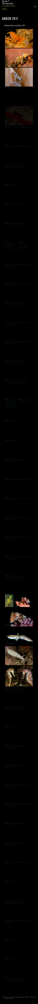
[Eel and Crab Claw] (19, 947)
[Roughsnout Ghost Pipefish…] (9, 600)
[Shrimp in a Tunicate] (19, 96)
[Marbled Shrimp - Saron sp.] (19, 212)
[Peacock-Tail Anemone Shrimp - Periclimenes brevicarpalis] (19, 173)
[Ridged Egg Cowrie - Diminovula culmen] (19, 545)
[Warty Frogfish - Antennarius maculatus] (19, 831)
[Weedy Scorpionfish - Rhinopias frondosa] (19, 851)
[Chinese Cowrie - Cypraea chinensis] (19, 487)
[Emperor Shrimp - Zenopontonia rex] (19, 135)
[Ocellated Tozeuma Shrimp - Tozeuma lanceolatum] (19, 231)
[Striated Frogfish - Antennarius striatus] (19, 793)
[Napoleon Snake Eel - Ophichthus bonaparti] (19, 928)
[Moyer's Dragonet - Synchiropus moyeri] (19, 773)
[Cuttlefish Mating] (19, 636)
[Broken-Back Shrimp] (19, 77)
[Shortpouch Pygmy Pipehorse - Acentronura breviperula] (19, 696)
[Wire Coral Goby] (19, 889)
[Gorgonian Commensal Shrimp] (19, 115)
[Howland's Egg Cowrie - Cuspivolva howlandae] (19, 526)
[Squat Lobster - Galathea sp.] (26, 409)
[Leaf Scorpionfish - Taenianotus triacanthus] (26, 252)
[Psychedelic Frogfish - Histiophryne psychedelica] (19, 812)
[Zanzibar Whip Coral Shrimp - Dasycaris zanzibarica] (19, 38)
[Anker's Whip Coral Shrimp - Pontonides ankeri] (19, 57)
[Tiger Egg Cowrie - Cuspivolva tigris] (19, 506)
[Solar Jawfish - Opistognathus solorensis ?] (19, 754)
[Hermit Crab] (19, 429)
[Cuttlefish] (19, 616)
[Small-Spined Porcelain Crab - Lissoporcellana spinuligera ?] (19, 388)
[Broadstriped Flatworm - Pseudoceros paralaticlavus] (19, 986)
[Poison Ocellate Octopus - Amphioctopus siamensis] (19, 311)
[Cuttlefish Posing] (23, 600)
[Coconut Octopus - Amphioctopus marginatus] (19, 330)
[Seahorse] (12, 676)
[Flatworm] (19, 967)
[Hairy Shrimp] (19, 193)
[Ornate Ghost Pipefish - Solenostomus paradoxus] (19, 584)
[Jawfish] (19, 735)
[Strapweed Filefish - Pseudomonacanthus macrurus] (19, 909)
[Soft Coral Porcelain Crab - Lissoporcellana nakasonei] (19, 369)
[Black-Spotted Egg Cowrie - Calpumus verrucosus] (19, 565)
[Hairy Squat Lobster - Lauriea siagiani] (19, 468)
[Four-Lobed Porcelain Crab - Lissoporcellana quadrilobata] (12, 409)
